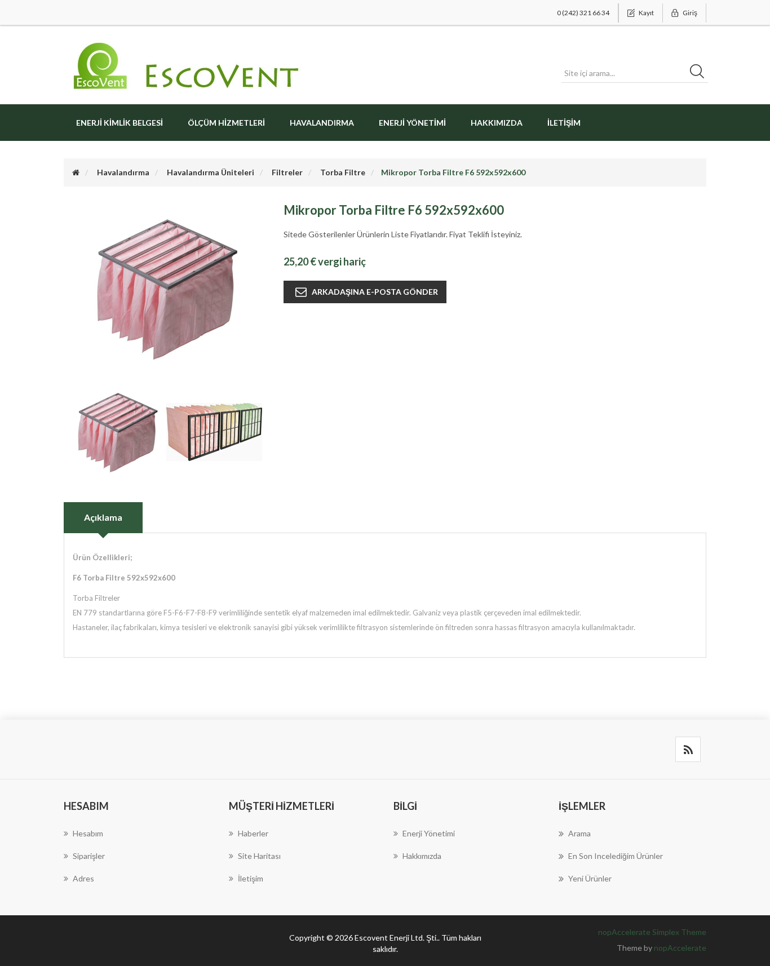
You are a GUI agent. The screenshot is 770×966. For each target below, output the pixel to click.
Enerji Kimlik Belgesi (119, 122)
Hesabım (88, 833)
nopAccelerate (680, 947)
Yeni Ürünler (590, 878)
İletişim (564, 122)
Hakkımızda (497, 122)
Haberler (253, 833)
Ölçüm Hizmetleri (226, 122)
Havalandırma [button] (322, 122)
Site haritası (259, 856)
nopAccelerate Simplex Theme (652, 932)
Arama (579, 833)
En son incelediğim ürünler (615, 856)
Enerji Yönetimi (412, 122)
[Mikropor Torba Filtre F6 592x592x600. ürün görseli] (117, 431)
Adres (83, 878)
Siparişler (89, 856)
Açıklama (103, 517)
